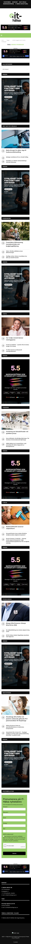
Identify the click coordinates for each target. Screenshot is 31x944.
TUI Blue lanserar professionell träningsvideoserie (14, 350)
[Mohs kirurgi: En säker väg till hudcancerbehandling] (15, 139)
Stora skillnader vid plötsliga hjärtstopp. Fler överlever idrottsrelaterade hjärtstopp (17, 439)
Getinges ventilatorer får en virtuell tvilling (17, 157)
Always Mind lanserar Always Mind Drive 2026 (16, 624)
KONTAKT (15, 2)
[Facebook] (11, 6)
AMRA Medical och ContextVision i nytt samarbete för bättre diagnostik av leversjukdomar (16, 445)
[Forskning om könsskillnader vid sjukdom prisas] (15, 420)
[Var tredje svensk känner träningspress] (15, 326)
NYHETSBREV (7, 2)
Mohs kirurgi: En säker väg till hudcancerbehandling (16, 151)
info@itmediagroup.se (10, 895)
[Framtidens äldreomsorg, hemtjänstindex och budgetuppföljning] (15, 231)
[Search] (29, 35)
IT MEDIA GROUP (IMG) (21, 4)
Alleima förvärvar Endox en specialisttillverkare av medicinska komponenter (15, 727)
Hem (3, 40)
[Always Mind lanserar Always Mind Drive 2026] (15, 612)
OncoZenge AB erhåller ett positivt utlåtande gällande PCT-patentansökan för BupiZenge (17, 718)
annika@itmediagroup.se (11, 907)
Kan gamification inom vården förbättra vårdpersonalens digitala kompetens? (16, 534)
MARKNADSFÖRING (8, 4)
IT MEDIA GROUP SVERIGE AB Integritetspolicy (13, 918)
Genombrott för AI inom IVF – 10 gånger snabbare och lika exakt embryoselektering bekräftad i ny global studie (17, 733)
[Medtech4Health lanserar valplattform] (15, 515)
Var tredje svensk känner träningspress (14, 339)
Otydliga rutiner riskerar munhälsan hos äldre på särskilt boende (16, 256)
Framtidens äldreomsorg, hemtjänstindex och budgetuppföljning (14, 244)
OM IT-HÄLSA (22, 2)
